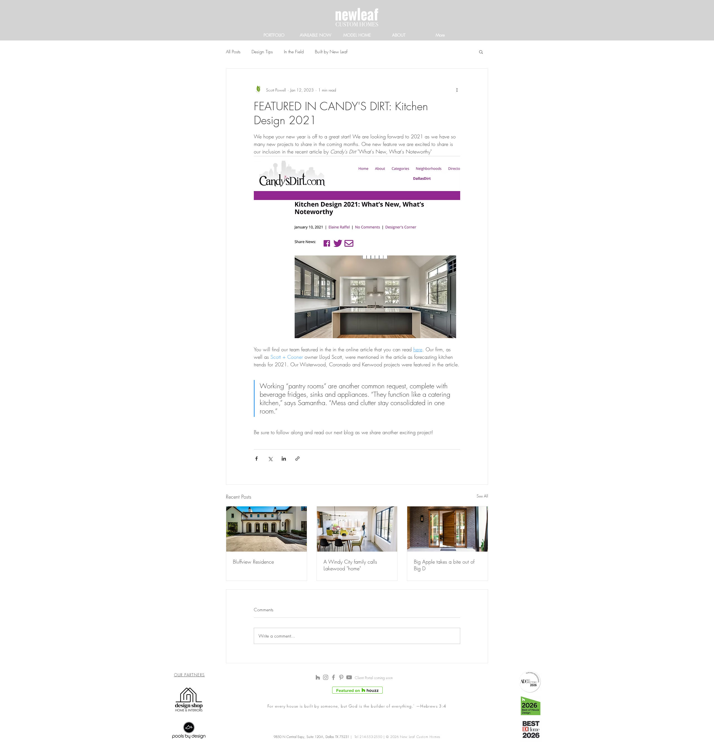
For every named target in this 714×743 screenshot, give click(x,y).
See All (482, 496)
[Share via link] (297, 458)
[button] (481, 51)
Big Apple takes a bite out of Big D (444, 565)
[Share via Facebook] (256, 458)
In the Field (294, 52)
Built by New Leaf (331, 52)
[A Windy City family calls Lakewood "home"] (357, 529)
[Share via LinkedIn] (283, 458)
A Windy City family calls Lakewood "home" (350, 565)
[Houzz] (317, 677)
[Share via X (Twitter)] (270, 458)
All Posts (233, 52)
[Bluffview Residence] (266, 529)
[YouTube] (349, 677)
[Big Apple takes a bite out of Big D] (447, 529)
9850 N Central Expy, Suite (294, 736)
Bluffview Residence (253, 561)
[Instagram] (325, 677)
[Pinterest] (341, 677)
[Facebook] (333, 677)
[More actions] (457, 89)
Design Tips (262, 52)
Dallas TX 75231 (336, 736)
